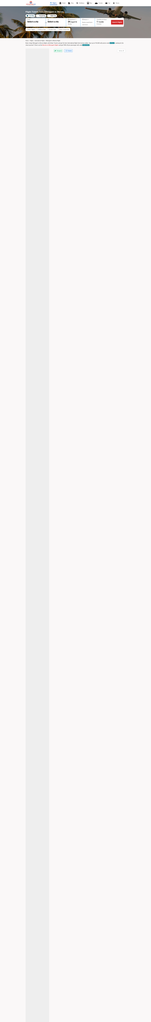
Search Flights (117, 22)
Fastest (70, 50)
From (28, 19)
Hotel (64, 3)
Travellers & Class (102, 19)
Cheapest (59, 50)
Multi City (53, 16)
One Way (31, 16)
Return (85, 19)
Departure (72, 19)
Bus (91, 3)
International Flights (40, 40)
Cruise (101, 3)
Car (109, 3)
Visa (72, 3)
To (48, 19)
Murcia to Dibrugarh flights (50, 45)
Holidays (81, 3)
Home (27, 40)
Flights (54, 3)
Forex (117, 3)
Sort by (120, 50)
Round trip (42, 16)
